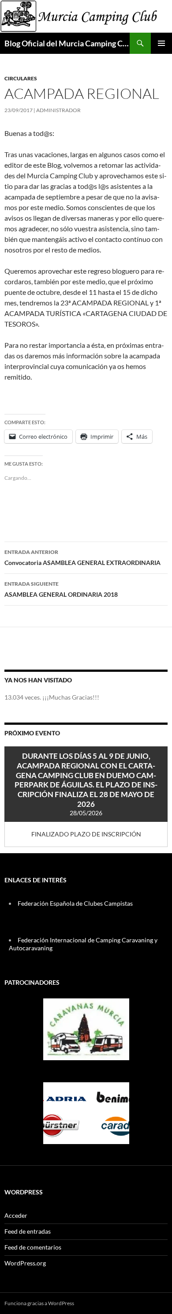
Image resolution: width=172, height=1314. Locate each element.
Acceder (15, 1215)
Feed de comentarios (32, 1247)
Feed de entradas (27, 1231)
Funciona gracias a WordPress (39, 1303)
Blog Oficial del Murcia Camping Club (67, 43)
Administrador (58, 110)
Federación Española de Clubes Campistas (75, 903)
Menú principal (161, 43)
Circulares (20, 78)
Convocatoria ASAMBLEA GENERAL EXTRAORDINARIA (82, 557)
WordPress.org (25, 1263)
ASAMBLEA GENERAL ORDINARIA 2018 (61, 589)
